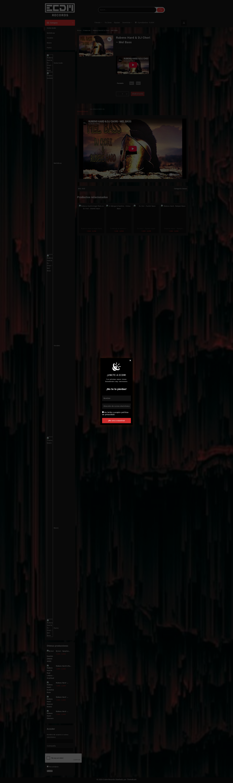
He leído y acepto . (115, 413)
